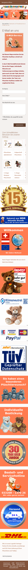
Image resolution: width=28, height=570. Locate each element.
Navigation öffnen (7, 2)
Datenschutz (7, 564)
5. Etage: (17, 173)
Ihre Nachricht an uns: (8, 102)
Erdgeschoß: (18, 152)
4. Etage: (6, 173)
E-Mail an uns (5, 25)
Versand (5, 566)
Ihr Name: (5, 89)
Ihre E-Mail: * (6, 95)
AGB (13, 563)
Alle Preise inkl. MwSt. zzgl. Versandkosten (17, 566)
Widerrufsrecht (20, 563)
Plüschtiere (18, 155)
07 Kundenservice (20, 23)
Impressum (6, 563)
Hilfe (13, 564)
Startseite (11, 23)
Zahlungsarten (20, 564)
